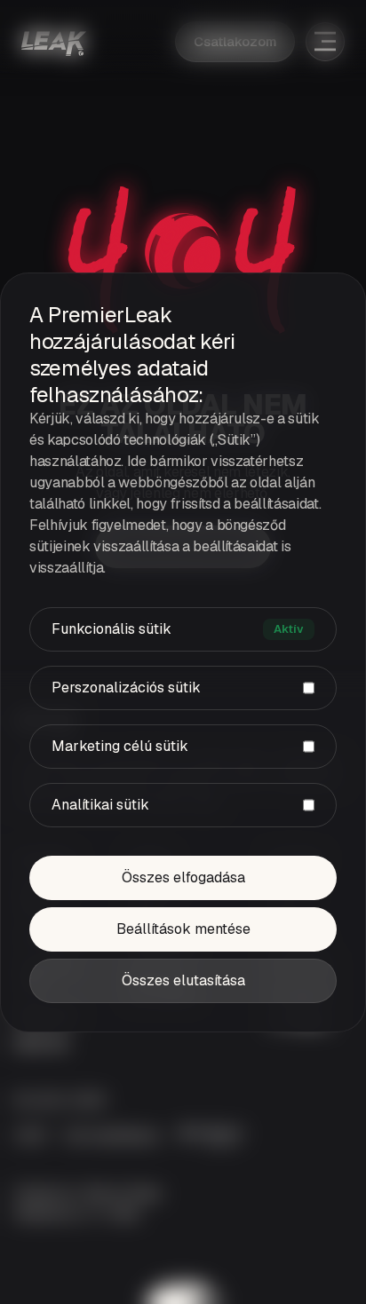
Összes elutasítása (183, 980)
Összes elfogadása (183, 877)
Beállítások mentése (183, 929)
